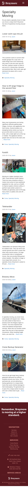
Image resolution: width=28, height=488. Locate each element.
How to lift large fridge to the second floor (13, 87)
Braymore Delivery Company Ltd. (13, 482)
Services (14, 430)
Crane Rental (14, 443)
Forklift (5, 152)
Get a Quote (14, 436)
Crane (6, 144)
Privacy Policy (17, 483)
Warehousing (14, 449)
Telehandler (7, 206)
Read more (5, 73)
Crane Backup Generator (12, 347)
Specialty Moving (9, 78)
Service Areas (14, 473)
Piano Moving (14, 445)
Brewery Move (8, 277)
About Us (14, 432)
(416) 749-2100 (15, 455)
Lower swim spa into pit (12, 34)
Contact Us (14, 434)
